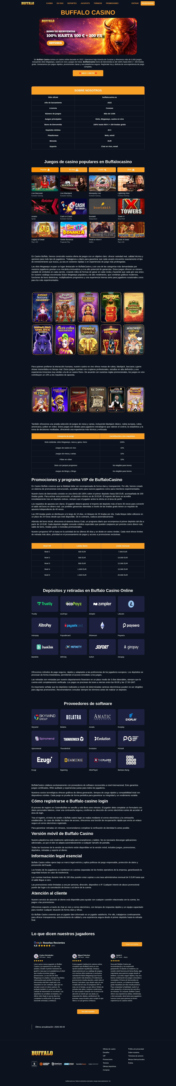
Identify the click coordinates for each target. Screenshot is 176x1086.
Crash (100, 169)
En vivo (72, 169)
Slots (129, 169)
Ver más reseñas (88, 1011)
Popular (43, 169)
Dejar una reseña (132, 944)
